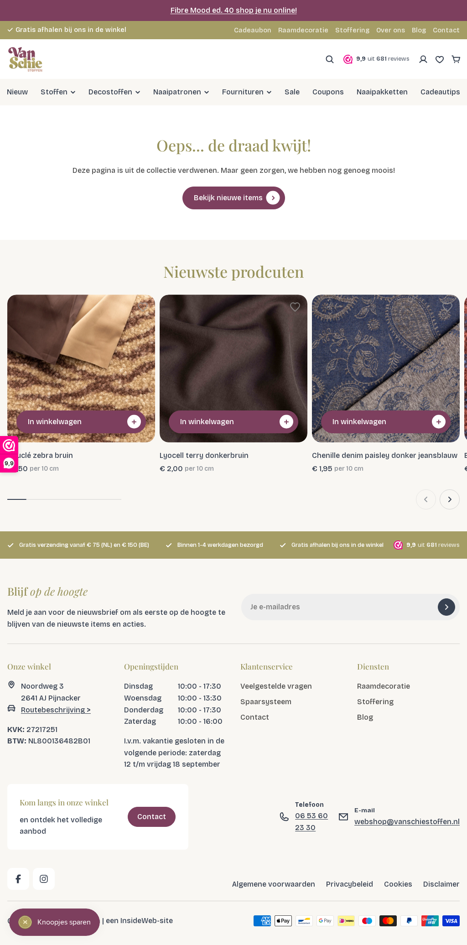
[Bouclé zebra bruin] (81, 368)
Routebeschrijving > (56, 710)
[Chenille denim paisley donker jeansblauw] (386, 368)
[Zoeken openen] (330, 59)
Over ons (390, 30)
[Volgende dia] (450, 499)
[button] (142, 306)
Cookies (398, 884)
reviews (143, 30)
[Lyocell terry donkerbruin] (233, 368)
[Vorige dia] (426, 499)
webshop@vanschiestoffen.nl (407, 821)
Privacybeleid (349, 884)
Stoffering (352, 30)
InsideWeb (138, 921)
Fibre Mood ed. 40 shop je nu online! (234, 10)
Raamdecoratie (303, 30)
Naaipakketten (382, 92)
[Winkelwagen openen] (456, 59)
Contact (446, 30)
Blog (419, 30)
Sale (292, 92)
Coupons (328, 92)
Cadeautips (440, 92)
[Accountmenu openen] (423, 59)
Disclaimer (441, 884)
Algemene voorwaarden (273, 884)
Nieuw (17, 92)
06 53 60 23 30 (311, 822)
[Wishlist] (439, 59)
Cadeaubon (252, 30)
